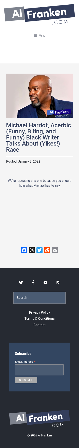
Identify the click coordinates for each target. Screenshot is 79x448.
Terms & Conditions (40, 318)
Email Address (25, 362)
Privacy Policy (39, 312)
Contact (39, 325)
